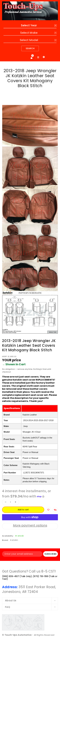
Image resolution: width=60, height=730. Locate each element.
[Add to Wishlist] (48, 509)
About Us (10, 600)
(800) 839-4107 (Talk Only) (17, 576)
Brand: (5, 540)
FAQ (7, 607)
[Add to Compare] (55, 509)
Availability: (8, 536)
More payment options (30, 525)
